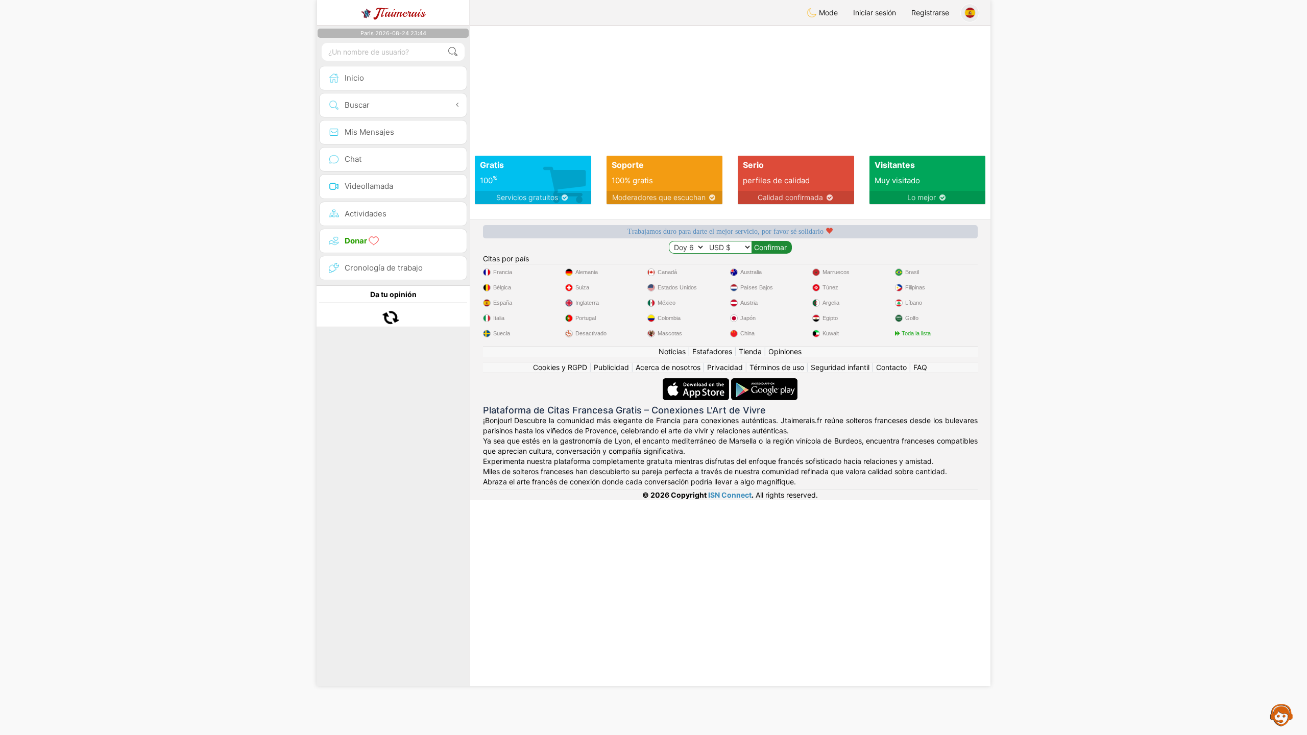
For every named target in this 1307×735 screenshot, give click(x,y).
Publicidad (611, 367)
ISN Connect (730, 495)
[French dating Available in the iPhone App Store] (697, 383)
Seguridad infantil (840, 367)
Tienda (750, 351)
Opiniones (785, 351)
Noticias (672, 351)
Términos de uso (776, 367)
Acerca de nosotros (668, 367)
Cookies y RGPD (560, 367)
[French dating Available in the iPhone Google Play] (764, 383)
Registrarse (930, 12)
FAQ (920, 367)
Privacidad (725, 367)
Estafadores (712, 351)
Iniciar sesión (874, 12)
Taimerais (400, 12)
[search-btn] (453, 52)
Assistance (1281, 714)
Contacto (891, 367)
